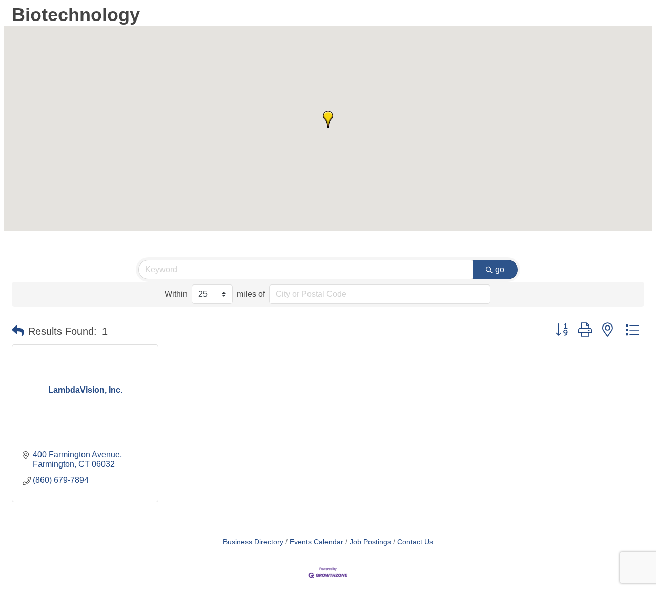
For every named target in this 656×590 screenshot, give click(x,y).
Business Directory (253, 542)
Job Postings (370, 542)
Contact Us (415, 542)
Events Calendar (316, 542)
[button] (328, 119)
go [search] (499, 269)
